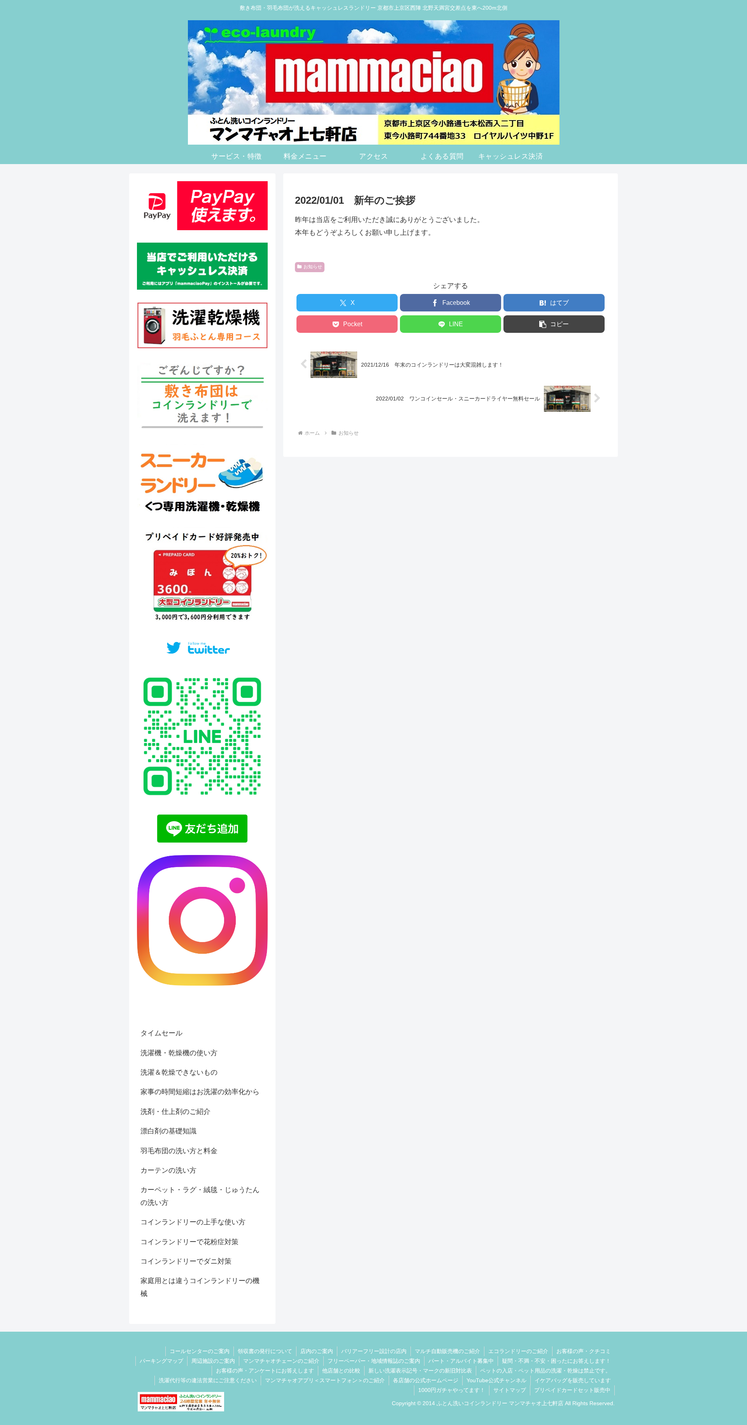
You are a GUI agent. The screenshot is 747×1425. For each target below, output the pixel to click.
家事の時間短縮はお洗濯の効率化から (200, 1092)
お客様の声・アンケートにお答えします (265, 1370)
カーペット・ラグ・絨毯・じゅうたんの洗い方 (200, 1196)
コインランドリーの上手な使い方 (192, 1222)
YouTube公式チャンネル (496, 1380)
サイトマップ (509, 1390)
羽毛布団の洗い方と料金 (178, 1151)
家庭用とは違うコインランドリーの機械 (200, 1287)
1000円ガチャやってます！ (451, 1390)
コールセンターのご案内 (200, 1351)
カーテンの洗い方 (168, 1170)
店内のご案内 (316, 1351)
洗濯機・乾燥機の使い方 (178, 1053)
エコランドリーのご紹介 (518, 1351)
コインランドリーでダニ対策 (185, 1261)
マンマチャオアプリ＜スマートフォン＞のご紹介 (325, 1380)
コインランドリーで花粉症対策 (189, 1242)
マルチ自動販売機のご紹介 (447, 1351)
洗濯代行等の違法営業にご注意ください (208, 1380)
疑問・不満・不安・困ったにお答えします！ (556, 1361)
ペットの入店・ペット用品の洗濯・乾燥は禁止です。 (545, 1370)
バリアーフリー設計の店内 (374, 1351)
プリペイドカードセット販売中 (572, 1390)
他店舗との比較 (341, 1370)
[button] (554, 324)
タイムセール (161, 1033)
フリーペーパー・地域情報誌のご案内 (374, 1361)
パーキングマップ (161, 1361)
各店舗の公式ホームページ (425, 1380)
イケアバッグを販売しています (573, 1380)
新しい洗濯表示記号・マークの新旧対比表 (420, 1370)
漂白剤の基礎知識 (168, 1131)
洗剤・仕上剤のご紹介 (175, 1112)
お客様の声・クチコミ (583, 1351)
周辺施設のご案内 (213, 1361)
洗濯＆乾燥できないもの (178, 1072)
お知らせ (312, 266)
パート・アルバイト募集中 (461, 1361)
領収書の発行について (265, 1351)
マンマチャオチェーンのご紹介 (281, 1361)
